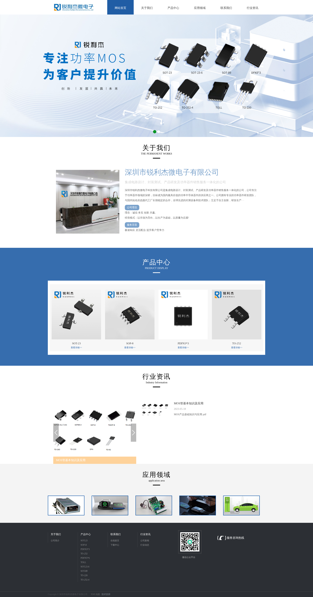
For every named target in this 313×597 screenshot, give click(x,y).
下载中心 (114, 545)
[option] (156, 76)
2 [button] (158, 131)
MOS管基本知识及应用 (188, 403)
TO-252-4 (85, 579)
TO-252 (84, 553)
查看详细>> (76, 347)
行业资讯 (145, 534)
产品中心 (86, 534)
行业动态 (144, 545)
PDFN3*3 (85, 549)
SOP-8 (84, 545)
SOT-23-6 (85, 566)
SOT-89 (84, 571)
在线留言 (114, 540)
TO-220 (84, 575)
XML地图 (95, 594)
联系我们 (115, 534)
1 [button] (154, 131)
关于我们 (56, 534)
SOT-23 (84, 540)
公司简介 (55, 540)
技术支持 (106, 594)
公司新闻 (144, 540)
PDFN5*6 (85, 558)
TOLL (83, 562)
